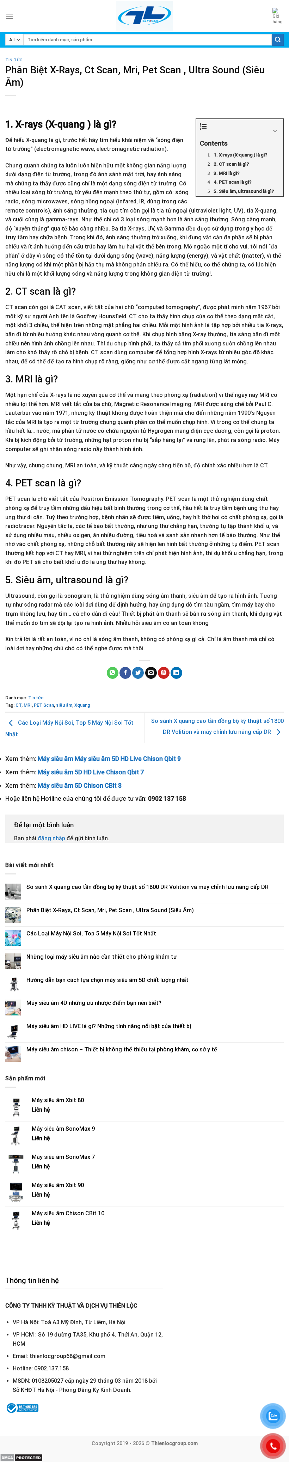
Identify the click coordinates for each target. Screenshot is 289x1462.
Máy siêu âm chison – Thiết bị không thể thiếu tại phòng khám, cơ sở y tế (121, 1049)
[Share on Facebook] (125, 673)
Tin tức (14, 60)
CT (18, 705)
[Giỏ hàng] (278, 16)
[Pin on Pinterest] (164, 673)
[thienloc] (145, 16)
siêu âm (64, 705)
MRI (28, 705)
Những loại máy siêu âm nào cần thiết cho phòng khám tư (101, 956)
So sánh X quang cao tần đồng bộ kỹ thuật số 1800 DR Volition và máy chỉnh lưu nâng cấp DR (147, 887)
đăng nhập (51, 838)
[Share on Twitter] (138, 673)
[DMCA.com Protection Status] (21, 1457)
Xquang (82, 705)
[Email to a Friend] (151, 673)
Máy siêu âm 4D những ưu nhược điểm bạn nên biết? (93, 1003)
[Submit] (278, 40)
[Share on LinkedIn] (176, 673)
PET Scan (44, 705)
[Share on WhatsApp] (112, 673)
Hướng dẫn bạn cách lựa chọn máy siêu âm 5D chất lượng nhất (107, 980)
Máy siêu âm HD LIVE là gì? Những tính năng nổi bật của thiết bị (108, 1026)
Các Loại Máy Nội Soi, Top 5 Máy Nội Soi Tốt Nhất (91, 933)
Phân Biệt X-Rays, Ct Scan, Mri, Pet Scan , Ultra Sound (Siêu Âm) (110, 910)
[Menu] (9, 16)
